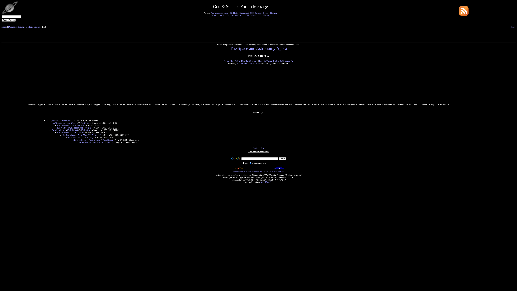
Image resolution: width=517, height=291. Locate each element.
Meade (222, 15)
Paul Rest (110, 142)
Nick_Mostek (72, 130)
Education (273, 13)
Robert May (67, 120)
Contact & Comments (269, 171)
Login (513, 27)
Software (253, 15)
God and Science (237, 15)
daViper (87, 128)
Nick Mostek (86, 130)
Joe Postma (242, 63)
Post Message (252, 61)
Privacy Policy (280, 171)
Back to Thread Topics (269, 61)
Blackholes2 (244, 13)
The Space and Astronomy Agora (258, 48)
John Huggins (266, 182)
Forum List (228, 61)
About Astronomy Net (239, 171)
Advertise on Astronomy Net (254, 171)
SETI (247, 15)
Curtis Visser (78, 132)
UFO (259, 15)
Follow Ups (240, 61)
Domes (265, 13)
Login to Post (258, 148)
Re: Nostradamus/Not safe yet (70, 128)
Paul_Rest (98, 142)
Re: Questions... (53, 120)
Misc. (228, 15)
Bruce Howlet (78, 125)
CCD (252, 13)
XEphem (265, 15)
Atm (212, 13)
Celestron (258, 13)
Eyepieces (214, 15)
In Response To (286, 61)
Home (4, 27)
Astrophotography (222, 13)
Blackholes (234, 13)
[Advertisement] (258, 35)
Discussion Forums (16, 27)
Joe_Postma (72, 123)
